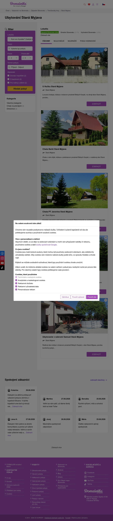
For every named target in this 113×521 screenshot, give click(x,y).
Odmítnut (65, 297)
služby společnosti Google (46, 244)
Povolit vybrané (78, 297)
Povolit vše (92, 297)
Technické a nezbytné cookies (29, 277)
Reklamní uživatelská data (28, 286)
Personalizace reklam (26, 289)
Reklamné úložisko (25, 283)
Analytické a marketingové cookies (31, 280)
